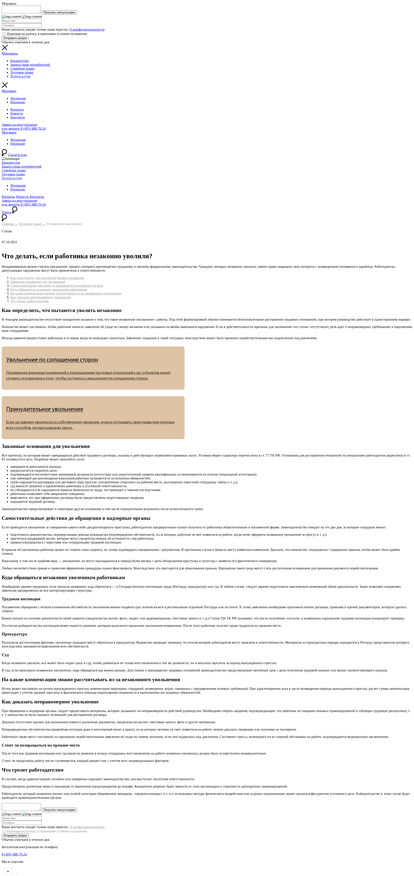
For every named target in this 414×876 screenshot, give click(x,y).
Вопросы (17, 109)
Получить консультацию (59, 12)
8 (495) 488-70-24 (14, 854)
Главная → (10, 224)
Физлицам (18, 98)
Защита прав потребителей (30, 64)
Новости (16, 113)
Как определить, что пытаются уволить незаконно (47, 278)
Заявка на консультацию (19, 124)
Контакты (17, 117)
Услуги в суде (20, 76)
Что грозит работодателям (29, 301)
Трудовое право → (32, 224)
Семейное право (22, 68)
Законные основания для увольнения (37, 282)
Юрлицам (17, 102)
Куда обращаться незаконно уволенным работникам (48, 289)
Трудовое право (21, 72)
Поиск (7, 212)
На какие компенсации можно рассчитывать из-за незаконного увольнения (65, 293)
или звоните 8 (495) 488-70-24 (24, 128)
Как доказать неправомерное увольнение (40, 297)
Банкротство (19, 61)
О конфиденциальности (87, 29)
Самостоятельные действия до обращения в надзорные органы (56, 285)
